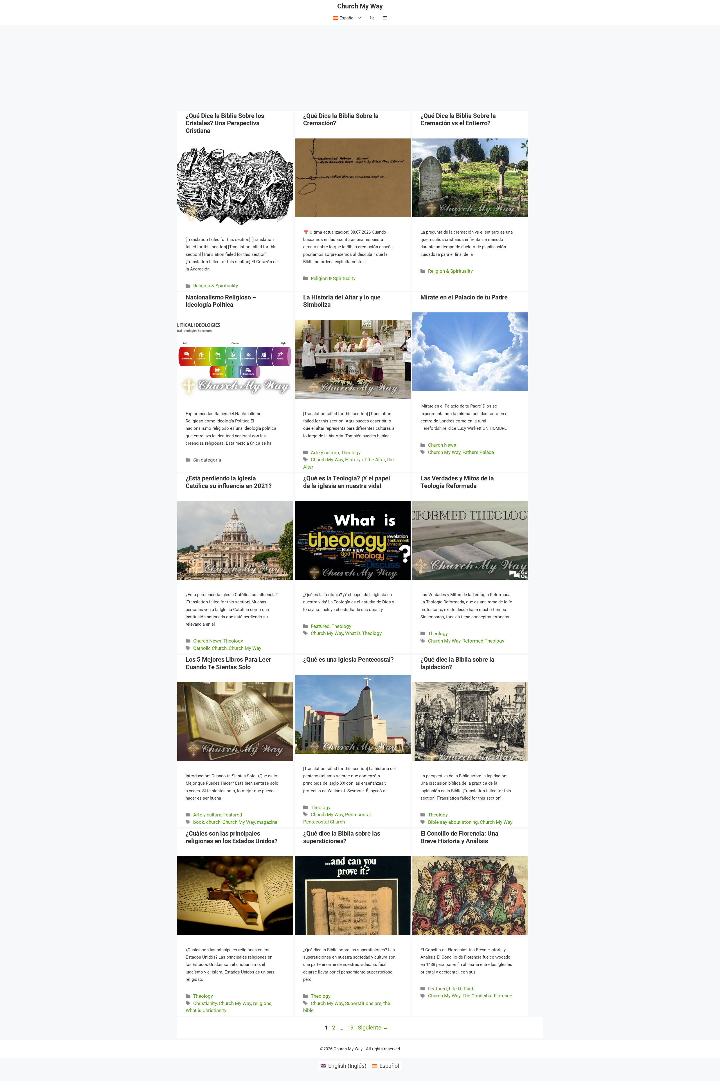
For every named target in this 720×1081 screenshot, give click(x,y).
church (213, 822)
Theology (351, 452)
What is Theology (363, 633)
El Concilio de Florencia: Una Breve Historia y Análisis (459, 837)
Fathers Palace (478, 452)
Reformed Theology (483, 641)
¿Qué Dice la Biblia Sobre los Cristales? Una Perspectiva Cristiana (225, 123)
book (198, 822)
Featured (320, 626)
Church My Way (360, 6)
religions (262, 1003)
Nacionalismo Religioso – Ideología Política (221, 301)
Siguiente (373, 1027)
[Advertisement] (360, 67)
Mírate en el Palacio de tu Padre (464, 297)
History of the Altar (365, 459)
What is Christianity (206, 1010)
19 (351, 1027)
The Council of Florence (487, 996)
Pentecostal (358, 814)
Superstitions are (363, 1003)
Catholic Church (210, 648)
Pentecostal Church (324, 822)
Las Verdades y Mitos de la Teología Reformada (457, 482)
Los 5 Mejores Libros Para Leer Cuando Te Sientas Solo (228, 663)
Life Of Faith (461, 989)
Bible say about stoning (453, 822)
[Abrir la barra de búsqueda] (372, 18)
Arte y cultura (325, 452)
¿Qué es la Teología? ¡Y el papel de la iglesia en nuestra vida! (346, 482)
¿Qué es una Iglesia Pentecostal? (348, 659)
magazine (267, 822)
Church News (442, 445)
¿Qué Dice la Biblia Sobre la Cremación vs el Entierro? (458, 119)
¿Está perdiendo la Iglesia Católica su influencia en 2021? (229, 482)
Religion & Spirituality (215, 285)
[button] (385, 18)
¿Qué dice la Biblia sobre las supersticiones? (341, 837)
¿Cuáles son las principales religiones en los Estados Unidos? (232, 837)
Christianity (205, 1003)
